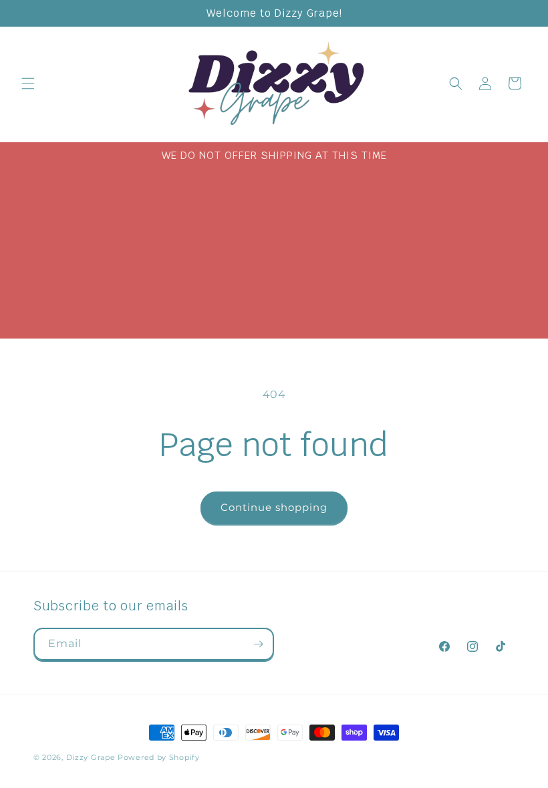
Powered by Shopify (159, 757)
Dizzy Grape (91, 757)
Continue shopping (274, 507)
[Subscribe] (258, 644)
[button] (28, 83)
